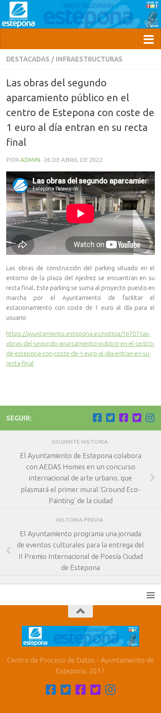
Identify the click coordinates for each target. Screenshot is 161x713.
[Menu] (150, 595)
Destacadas (28, 59)
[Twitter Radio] (137, 418)
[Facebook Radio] (123, 418)
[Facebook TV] (97, 418)
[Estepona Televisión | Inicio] (80, 14)
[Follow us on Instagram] (150, 418)
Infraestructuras (89, 59)
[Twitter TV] (110, 418)
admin (30, 159)
